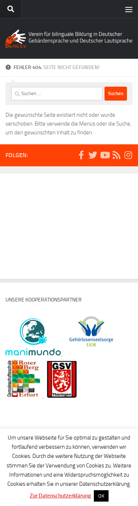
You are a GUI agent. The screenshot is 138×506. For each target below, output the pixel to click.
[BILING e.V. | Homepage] (69, 38)
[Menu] (129, 9)
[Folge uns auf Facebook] (81, 155)
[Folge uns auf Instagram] (128, 155)
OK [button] (101, 496)
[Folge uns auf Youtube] (104, 155)
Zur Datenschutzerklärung (60, 495)
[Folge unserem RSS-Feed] (116, 155)
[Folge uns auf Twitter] (92, 155)
